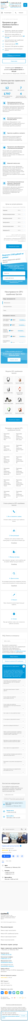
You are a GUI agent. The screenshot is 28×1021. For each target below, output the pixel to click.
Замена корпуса (6, 222)
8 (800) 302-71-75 (6, 958)
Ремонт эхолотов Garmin (7, 940)
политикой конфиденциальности (16, 282)
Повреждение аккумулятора (6, 325)
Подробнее (14, 543)
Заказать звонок (14, 359)
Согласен (23, 1015)
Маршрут (7, 856)
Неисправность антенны (6, 336)
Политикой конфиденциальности (17, 799)
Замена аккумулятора (7, 218)
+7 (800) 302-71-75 (15, 6)
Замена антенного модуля (8, 226)
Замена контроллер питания (9, 214)
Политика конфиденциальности (14, 1004)
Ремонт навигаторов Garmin (8, 936)
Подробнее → (22, 320)
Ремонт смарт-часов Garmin (8, 930)
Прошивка (5, 210)
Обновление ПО (6, 230)
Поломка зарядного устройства (5, 331)
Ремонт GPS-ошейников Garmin (9, 933)
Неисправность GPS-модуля (6, 320)
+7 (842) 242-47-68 (15, 3)
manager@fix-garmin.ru (7, 966)
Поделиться (2, 992)
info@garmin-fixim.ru (7, 962)
